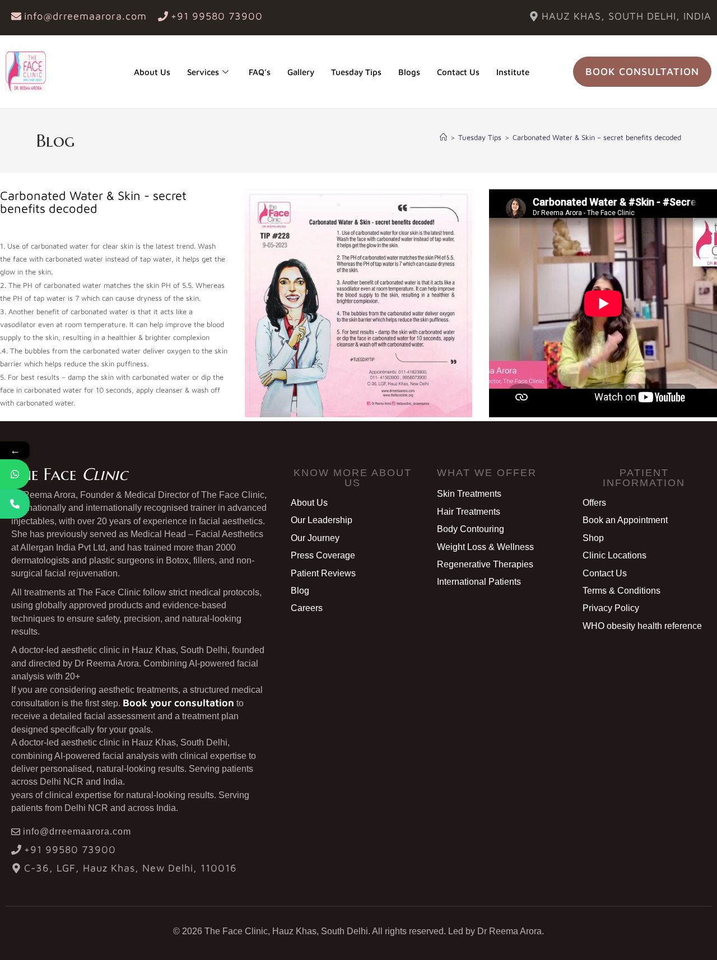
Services (203, 72)
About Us (152, 72)
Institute (512, 72)
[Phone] (15, 504)
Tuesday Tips (356, 72)
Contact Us (458, 72)
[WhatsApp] (15, 474)
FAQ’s (260, 72)
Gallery (300, 72)
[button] (352, 478)
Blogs (409, 72)
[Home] (443, 137)
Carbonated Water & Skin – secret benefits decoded (597, 137)
